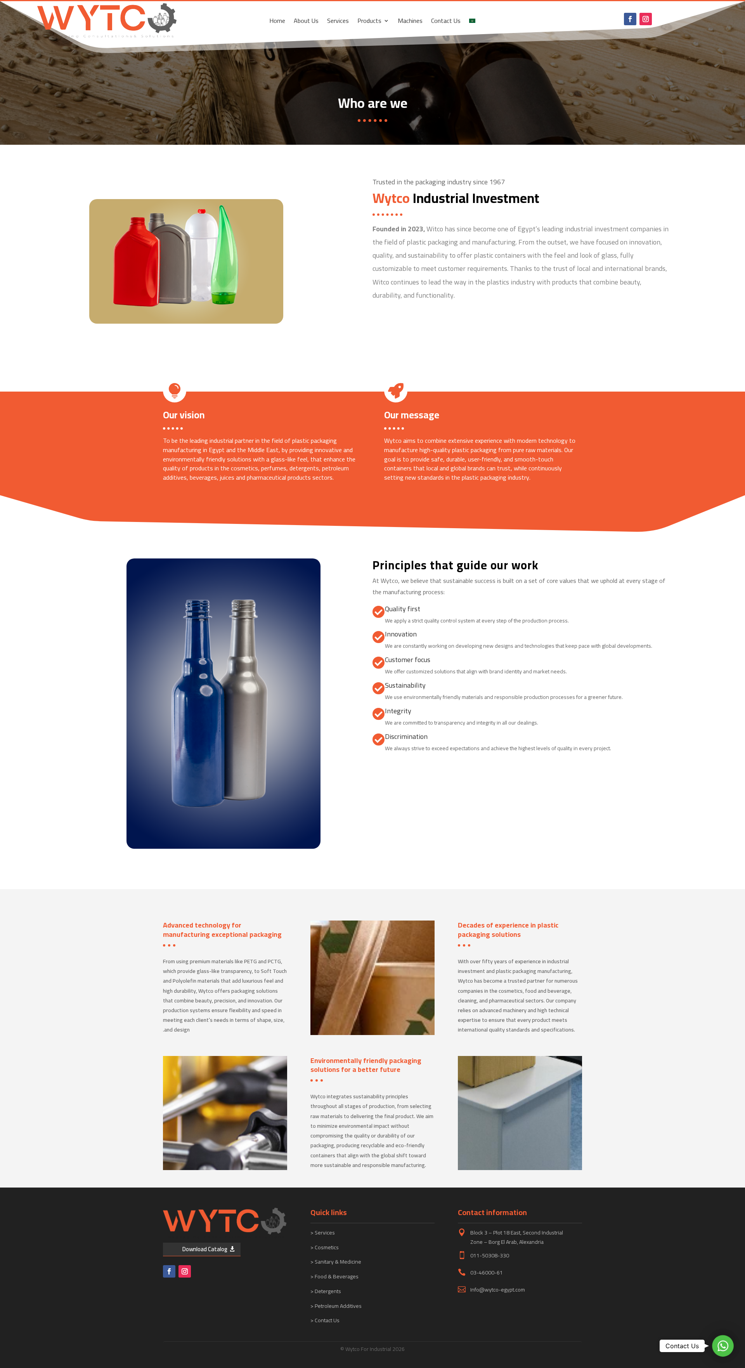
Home (277, 22)
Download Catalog (204, 1249)
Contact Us (446, 22)
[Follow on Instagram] (645, 19)
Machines (410, 22)
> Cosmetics (324, 1247)
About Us (306, 22)
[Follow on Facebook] (630, 19)
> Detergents (325, 1291)
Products (369, 22)
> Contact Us (325, 1320)
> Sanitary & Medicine (335, 1262)
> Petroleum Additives (336, 1306)
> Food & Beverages (334, 1276)
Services (338, 22)
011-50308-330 (489, 1255)
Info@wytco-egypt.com (497, 1290)
